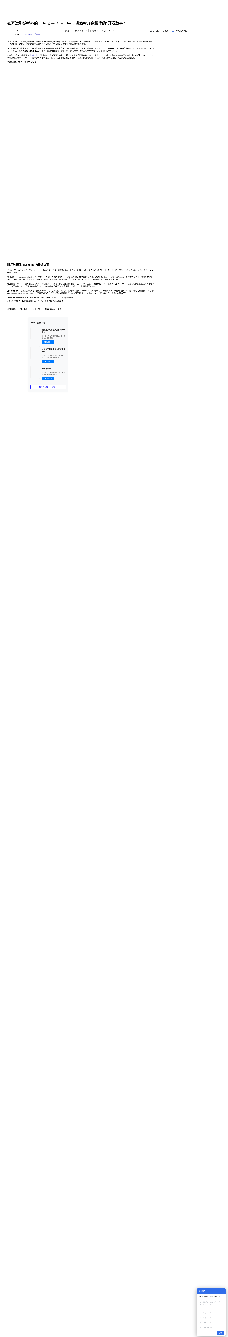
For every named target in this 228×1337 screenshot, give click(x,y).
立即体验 (47, 342)
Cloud (166, 30)
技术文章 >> (38, 309)
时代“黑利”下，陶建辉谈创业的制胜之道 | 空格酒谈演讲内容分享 (36, 301)
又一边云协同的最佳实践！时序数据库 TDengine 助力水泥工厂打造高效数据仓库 (41, 298)
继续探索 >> (12, 309)
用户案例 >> (25, 309)
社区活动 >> (50, 309)
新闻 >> (61, 309)
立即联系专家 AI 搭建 (47, 387)
